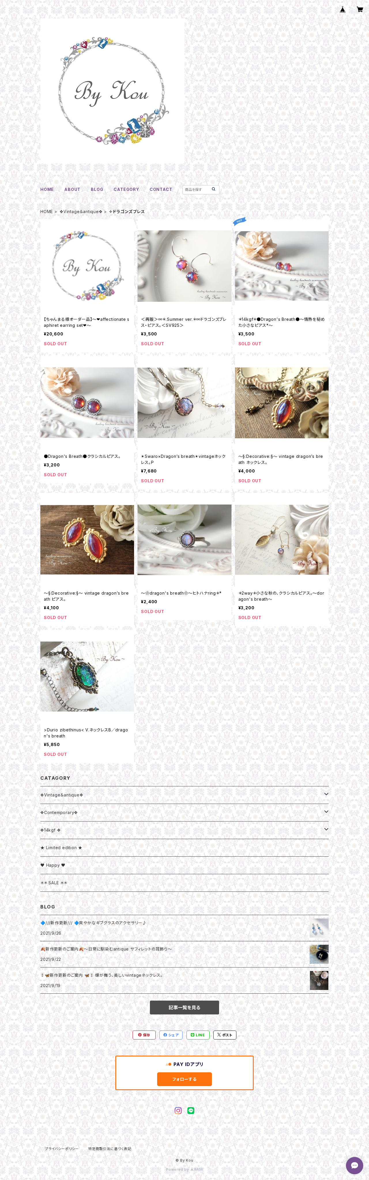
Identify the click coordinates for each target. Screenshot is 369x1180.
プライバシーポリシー (62, 1149)
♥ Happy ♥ (52, 865)
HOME (47, 189)
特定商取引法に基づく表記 (109, 1149)
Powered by (178, 1169)
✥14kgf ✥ (50, 830)
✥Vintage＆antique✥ (81, 211)
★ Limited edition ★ (61, 847)
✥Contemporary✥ (59, 812)
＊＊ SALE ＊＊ (53, 882)
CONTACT (161, 189)
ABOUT (72, 189)
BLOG (97, 189)
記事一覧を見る (184, 1007)
